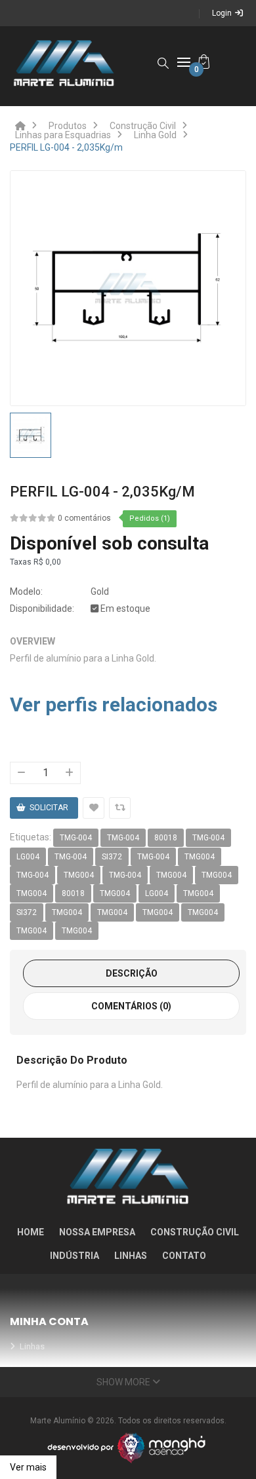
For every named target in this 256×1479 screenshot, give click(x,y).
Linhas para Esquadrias (63, 135)
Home (30, 1232)
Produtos (68, 125)
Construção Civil (143, 125)
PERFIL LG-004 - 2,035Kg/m (66, 147)
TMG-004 (76, 837)
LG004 (27, 856)
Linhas (130, 1255)
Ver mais (28, 1467)
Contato (184, 1255)
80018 (165, 837)
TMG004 (199, 856)
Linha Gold (155, 135)
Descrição (132, 973)
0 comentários (84, 518)
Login (222, 13)
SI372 (112, 856)
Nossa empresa (97, 1232)
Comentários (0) (131, 1006)
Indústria (74, 1255)
